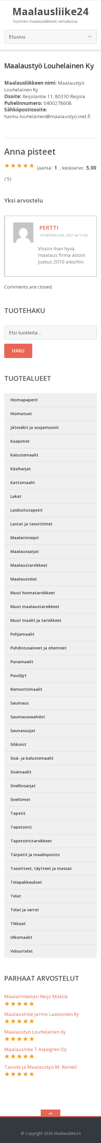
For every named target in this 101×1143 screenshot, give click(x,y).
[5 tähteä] (32, 165)
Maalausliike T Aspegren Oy (35, 1049)
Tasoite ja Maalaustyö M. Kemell (40, 1067)
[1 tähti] (7, 165)
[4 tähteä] (25, 165)
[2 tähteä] (13, 165)
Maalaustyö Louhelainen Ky (35, 1032)
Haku (18, 351)
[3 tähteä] (19, 165)
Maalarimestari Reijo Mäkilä (36, 996)
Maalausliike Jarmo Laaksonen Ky (41, 1014)
